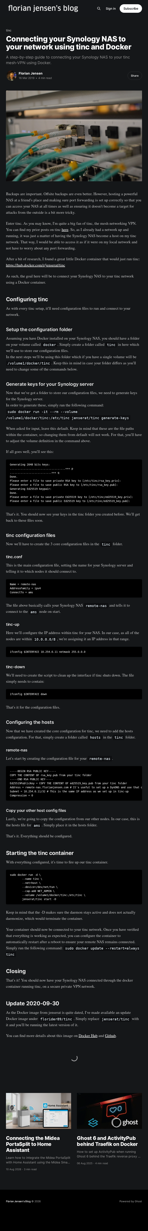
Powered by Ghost (130, 1201)
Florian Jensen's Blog (18, 1201)
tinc (9, 30)
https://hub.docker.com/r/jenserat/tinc (35, 265)
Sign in (111, 8)
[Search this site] (99, 8)
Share (135, 75)
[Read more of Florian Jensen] (11, 75)
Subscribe (131, 8)
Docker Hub (88, 1035)
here (65, 229)
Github (110, 1035)
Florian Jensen (31, 73)
